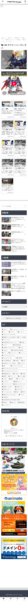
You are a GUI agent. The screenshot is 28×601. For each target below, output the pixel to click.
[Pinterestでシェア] (11, 474)
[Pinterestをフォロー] (17, 436)
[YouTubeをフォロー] (15, 436)
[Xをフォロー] (8, 436)
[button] (25, 206)
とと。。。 (14, 428)
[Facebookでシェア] (5, 470)
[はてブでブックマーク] (23, 470)
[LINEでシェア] (5, 474)
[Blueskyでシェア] (17, 466)
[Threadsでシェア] (11, 470)
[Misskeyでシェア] (23, 466)
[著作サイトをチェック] (6, 436)
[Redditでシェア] (17, 470)
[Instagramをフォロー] (13, 436)
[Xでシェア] (5, 466)
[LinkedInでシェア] (17, 474)
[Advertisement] (14, 22)
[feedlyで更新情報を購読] (20, 436)
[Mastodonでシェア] (11, 466)
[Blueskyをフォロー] (11, 436)
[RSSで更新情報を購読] (22, 436)
